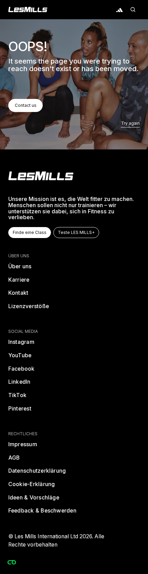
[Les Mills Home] (27, 9)
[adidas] (119, 9)
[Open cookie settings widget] (11, 562)
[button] (133, 9)
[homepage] (41, 175)
